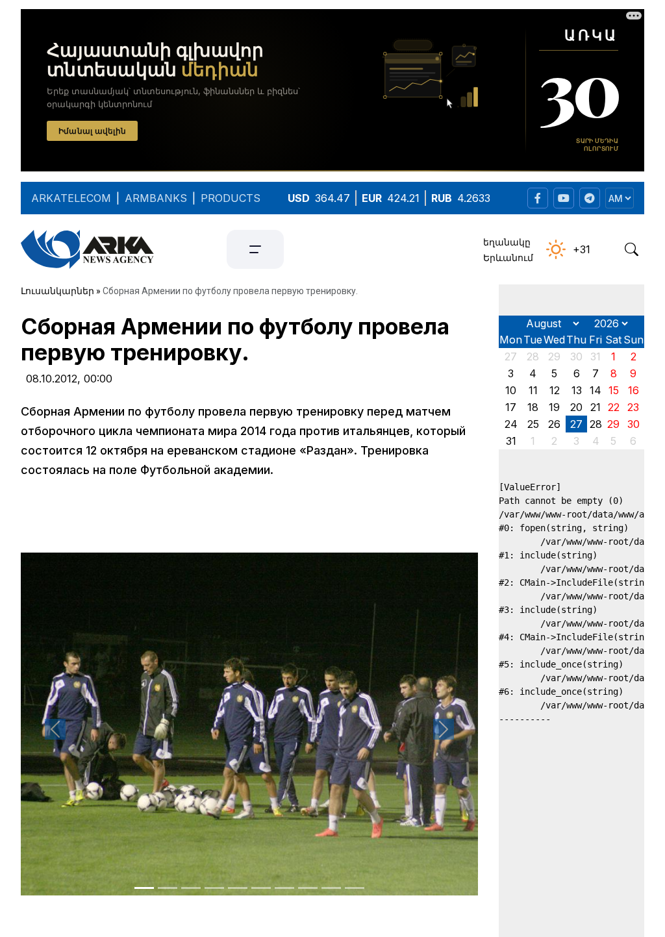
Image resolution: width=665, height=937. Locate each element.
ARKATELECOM (71, 198)
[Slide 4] (214, 888)
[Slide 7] (284, 888)
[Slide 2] (167, 888)
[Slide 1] (144, 888)
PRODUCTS (230, 198)
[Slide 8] (308, 888)
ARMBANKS (156, 198)
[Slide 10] (354, 888)
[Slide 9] (331, 888)
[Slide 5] (237, 888)
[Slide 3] (191, 888)
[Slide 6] (261, 888)
